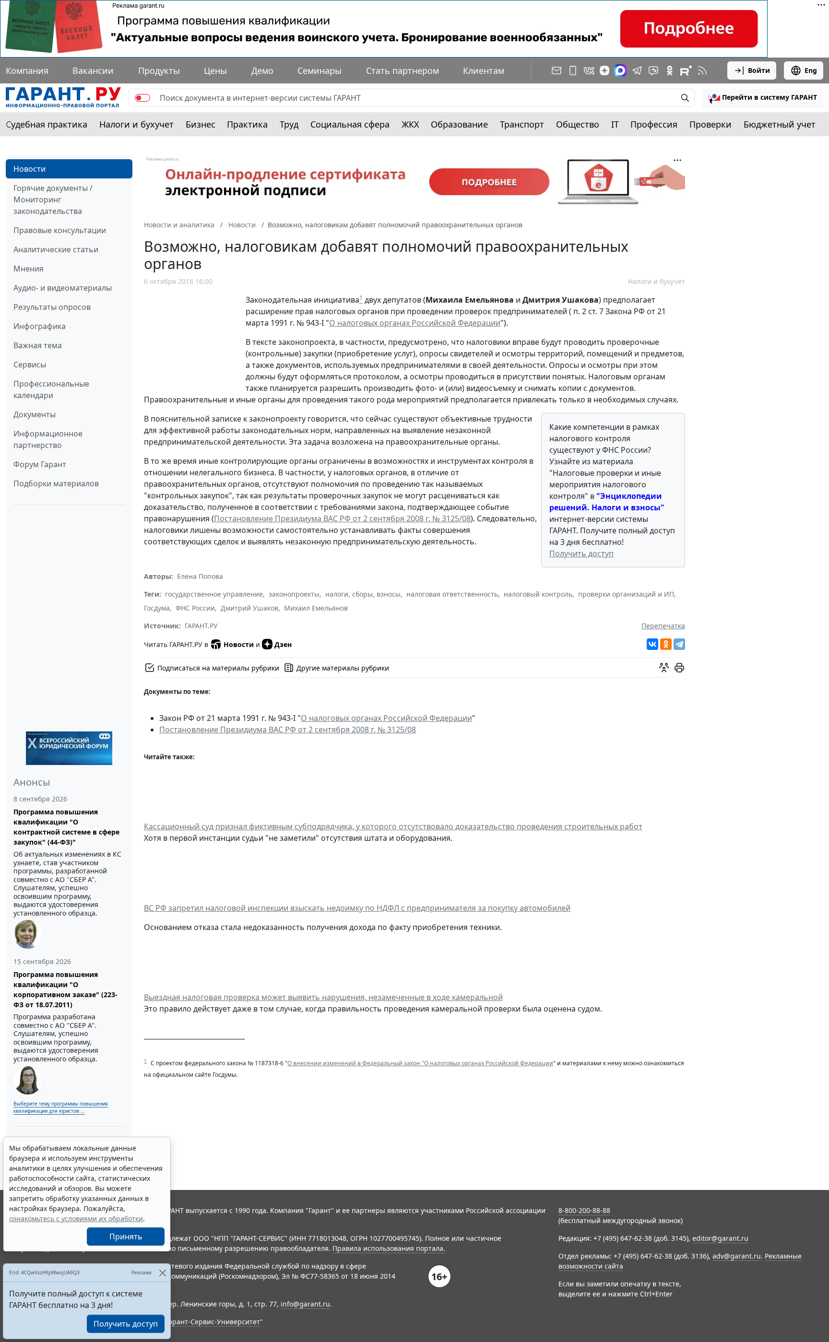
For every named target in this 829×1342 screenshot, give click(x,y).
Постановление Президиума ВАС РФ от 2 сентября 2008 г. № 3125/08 (342, 518)
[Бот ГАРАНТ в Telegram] (653, 70)
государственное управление (214, 594)
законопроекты (294, 594)
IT (615, 124)
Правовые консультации (59, 230)
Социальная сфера (350, 124)
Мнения (28, 268)
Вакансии (93, 70)
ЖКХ (410, 124)
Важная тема (37, 345)
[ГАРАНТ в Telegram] (637, 70)
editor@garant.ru (720, 1238)
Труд (289, 124)
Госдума (157, 607)
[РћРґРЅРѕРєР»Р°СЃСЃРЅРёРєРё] (666, 644)
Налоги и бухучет (136, 124)
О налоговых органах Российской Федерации (414, 323)
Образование (459, 124)
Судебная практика (46, 124)
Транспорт (522, 124)
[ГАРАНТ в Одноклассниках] (669, 70)
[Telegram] (679, 644)
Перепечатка (663, 625)
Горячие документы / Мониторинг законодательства (53, 199)
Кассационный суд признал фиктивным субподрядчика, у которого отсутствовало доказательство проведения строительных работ (393, 826)
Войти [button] (759, 70)
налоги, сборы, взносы (363, 594)
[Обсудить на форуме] (664, 667)
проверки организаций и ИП (626, 594)
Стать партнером (402, 70)
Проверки (710, 124)
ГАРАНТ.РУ (201, 625)
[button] (762, 98)
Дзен (283, 644)
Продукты (159, 70)
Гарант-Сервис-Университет (213, 1321)
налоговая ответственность (452, 594)
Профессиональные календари (51, 389)
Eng (811, 70)
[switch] (142, 98)
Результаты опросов (52, 307)
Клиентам (483, 70)
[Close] (162, 1273)
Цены (215, 70)
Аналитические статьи (55, 249)
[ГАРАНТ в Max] (620, 70)
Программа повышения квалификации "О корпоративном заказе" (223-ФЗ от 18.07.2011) (65, 989)
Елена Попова (200, 576)
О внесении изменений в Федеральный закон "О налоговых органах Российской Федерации (420, 1063)
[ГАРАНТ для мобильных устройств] (573, 70)
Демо (262, 70)
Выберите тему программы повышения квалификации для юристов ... (60, 1107)
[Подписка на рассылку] (556, 70)
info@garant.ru (305, 1303)
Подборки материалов (56, 483)
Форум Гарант (39, 464)
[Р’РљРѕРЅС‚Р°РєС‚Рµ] (652, 644)
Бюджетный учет (780, 124)
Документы (34, 414)
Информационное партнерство (48, 439)
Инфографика (39, 326)
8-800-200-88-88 (584, 1210)
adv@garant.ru (736, 1255)
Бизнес (200, 124)
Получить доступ (581, 553)
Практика (247, 124)
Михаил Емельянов (316, 607)
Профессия (653, 124)
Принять (125, 1236)
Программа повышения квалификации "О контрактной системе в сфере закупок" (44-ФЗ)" (66, 827)
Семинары (319, 70)
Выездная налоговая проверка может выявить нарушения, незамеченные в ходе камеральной (323, 997)
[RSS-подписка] (702, 70)
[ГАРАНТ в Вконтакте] (589, 70)
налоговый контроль (538, 594)
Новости (29, 169)
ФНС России (195, 607)
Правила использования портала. (388, 1248)
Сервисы (29, 364)
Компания (27, 70)
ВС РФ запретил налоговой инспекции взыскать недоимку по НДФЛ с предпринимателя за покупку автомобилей (357, 908)
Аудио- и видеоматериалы (62, 288)
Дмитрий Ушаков (249, 607)
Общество (577, 124)
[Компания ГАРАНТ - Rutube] (686, 70)
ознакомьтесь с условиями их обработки (76, 1218)
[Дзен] (604, 70)
